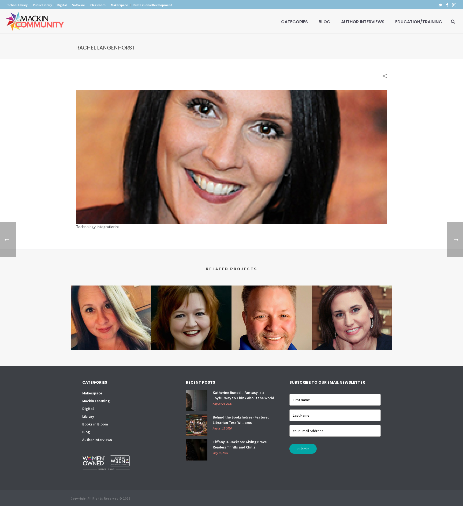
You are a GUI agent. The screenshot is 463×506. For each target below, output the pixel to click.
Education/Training (418, 22)
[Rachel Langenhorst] (231, 156)
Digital (88, 408)
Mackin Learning (96, 400)
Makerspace (92, 393)
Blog (324, 22)
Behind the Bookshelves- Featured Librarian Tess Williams (241, 420)
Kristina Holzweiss (191, 335)
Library (88, 416)
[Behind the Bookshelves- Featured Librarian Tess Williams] (196, 425)
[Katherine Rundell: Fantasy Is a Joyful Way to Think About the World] (196, 400)
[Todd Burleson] (272, 306)
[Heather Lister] (352, 306)
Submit (303, 448)
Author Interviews (362, 22)
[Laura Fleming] (111, 306)
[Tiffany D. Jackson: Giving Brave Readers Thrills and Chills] (196, 450)
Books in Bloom (95, 424)
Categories (294, 22)
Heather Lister (352, 329)
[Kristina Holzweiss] (191, 306)
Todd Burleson (272, 335)
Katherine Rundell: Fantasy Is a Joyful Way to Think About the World (243, 395)
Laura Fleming (110, 329)
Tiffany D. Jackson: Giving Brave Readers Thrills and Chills (240, 444)
